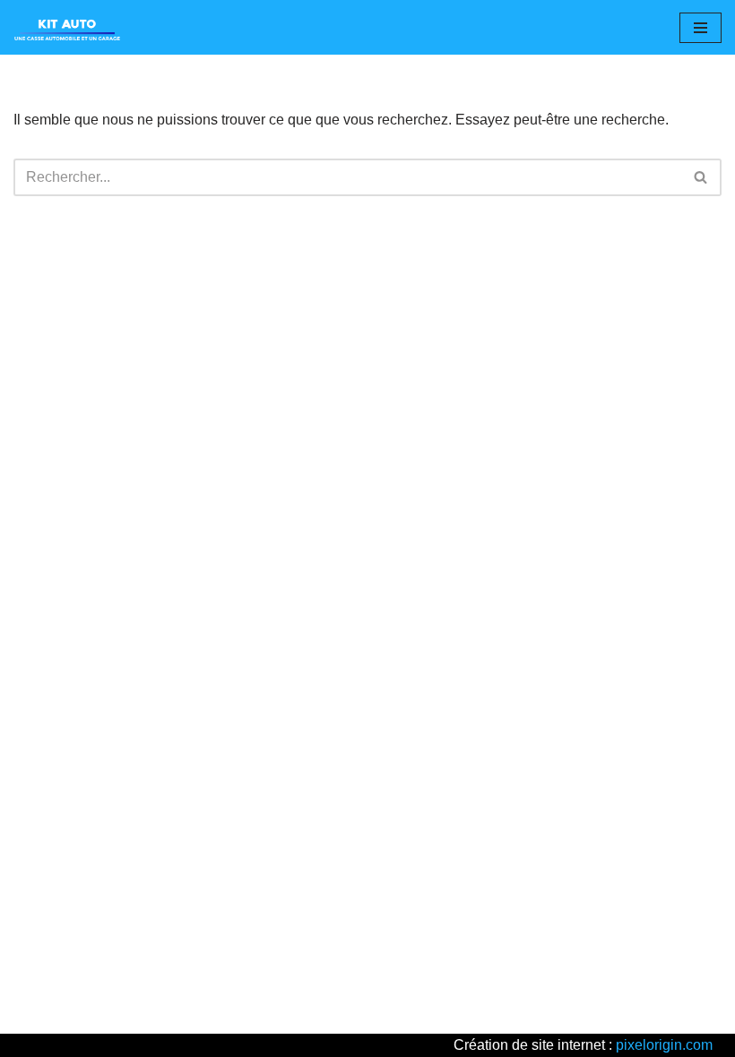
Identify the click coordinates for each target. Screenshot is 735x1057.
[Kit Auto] (67, 27)
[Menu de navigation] (700, 28)
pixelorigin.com (664, 1045)
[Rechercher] (701, 177)
